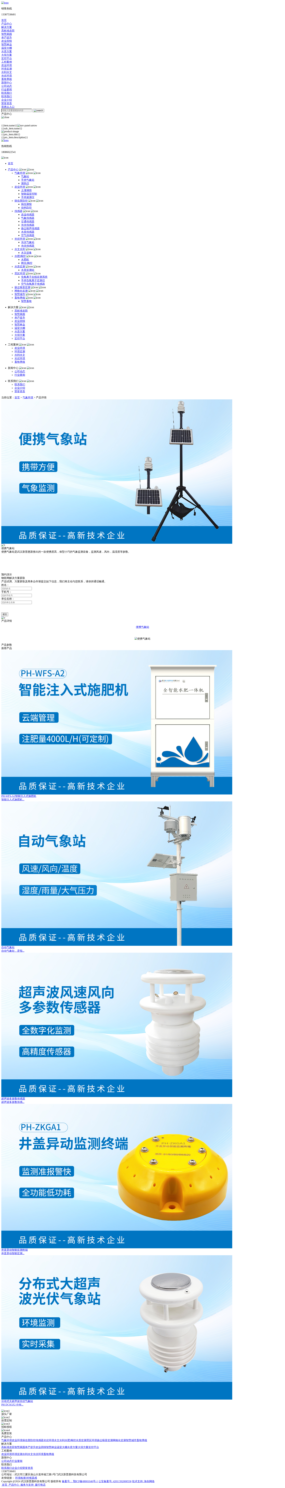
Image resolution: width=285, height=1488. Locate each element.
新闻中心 (6, 82)
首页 (4, 20)
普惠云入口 (8, 106)
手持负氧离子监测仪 (33, 280)
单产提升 (20, 317)
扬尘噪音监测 (22, 287)
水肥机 (25, 259)
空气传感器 (27, 235)
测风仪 (25, 183)
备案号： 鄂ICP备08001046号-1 (80, 1481)
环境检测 (20, 1477)
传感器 (18, 211)
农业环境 (20, 186)
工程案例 (6, 61)
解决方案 (6, 27)
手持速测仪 (27, 197)
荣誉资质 (20, 391)
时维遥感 (31, 1477)
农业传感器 (27, 214)
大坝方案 (20, 335)
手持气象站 (27, 179)
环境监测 (20, 351)
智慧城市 (20, 294)
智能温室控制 (29, 193)
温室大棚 (20, 328)
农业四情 (20, 321)
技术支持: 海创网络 (143, 1481)
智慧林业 (20, 324)
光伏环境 (20, 238)
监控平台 (20, 338)
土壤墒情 (26, 190)
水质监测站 (27, 270)
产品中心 (6, 23)
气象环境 (20, 173)
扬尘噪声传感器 (30, 228)
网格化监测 (21, 290)
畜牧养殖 (20, 297)
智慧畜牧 (26, 301)
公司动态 (20, 371)
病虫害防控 (21, 200)
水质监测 (20, 266)
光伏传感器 (27, 225)
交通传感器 (27, 221)
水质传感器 (27, 231)
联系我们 (6, 93)
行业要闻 (20, 374)
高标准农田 (21, 310)
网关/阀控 (26, 263)
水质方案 (20, 331)
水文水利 (20, 249)
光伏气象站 (27, 242)
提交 (5, 614)
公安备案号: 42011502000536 (114, 1481)
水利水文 (20, 355)
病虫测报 (26, 204)
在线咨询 (6, 571)
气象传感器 (27, 218)
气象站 (25, 176)
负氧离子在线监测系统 (34, 276)
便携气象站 (142, 627)
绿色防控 (26, 207)
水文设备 (26, 252)
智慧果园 (20, 314)
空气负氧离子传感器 (33, 283)
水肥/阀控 (20, 256)
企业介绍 (20, 388)
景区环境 (20, 273)
